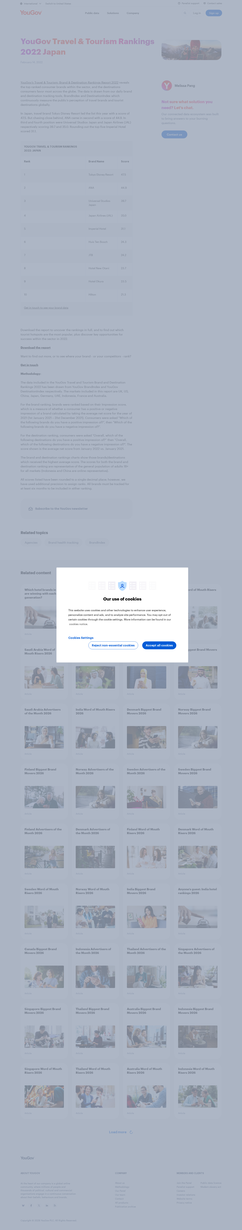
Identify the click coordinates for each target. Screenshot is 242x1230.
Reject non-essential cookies (113, 645)
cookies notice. (78, 624)
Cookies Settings (81, 637)
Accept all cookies (159, 645)
